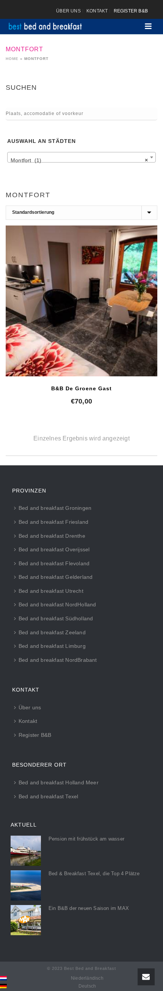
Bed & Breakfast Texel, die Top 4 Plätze (94, 873)
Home (12, 59)
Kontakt (28, 721)
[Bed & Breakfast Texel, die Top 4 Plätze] (26, 885)
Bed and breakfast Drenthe (52, 536)
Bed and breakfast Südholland (56, 618)
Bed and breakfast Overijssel (54, 549)
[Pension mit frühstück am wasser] (26, 851)
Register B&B (35, 735)
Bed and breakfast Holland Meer (59, 782)
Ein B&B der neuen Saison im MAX (89, 908)
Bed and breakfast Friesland (53, 522)
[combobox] (81, 157)
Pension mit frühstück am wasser (86, 839)
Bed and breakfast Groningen (55, 508)
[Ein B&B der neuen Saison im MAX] (26, 920)
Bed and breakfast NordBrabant (58, 660)
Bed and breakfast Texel (48, 796)
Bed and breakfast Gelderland (56, 577)
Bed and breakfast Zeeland (52, 632)
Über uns (30, 707)
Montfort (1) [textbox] (79, 160)
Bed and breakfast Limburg (52, 646)
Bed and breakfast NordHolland (57, 604)
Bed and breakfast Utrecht (51, 591)
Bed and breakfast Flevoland (54, 563)
